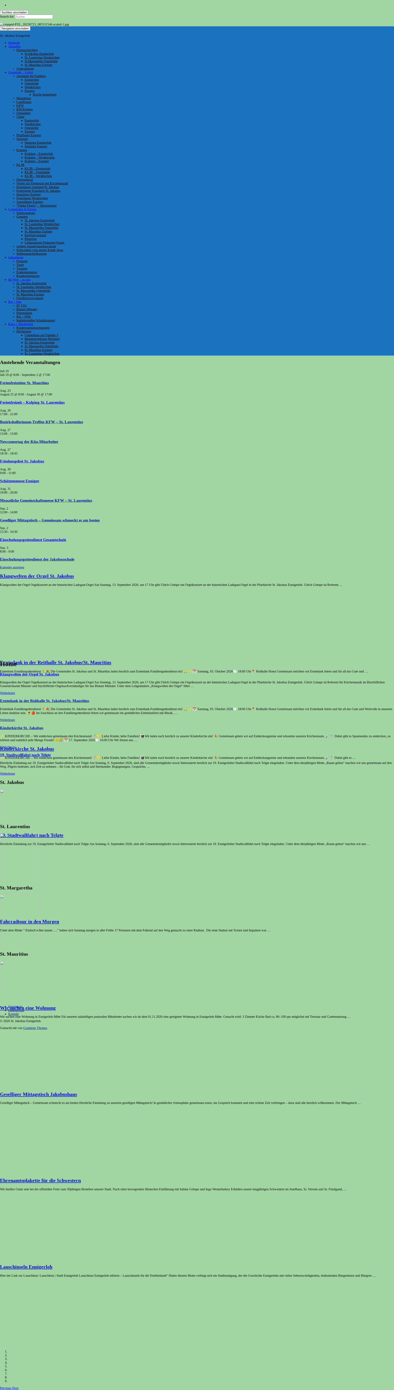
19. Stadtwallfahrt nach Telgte (25, 755)
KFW (20, 105)
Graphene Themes (35, 1028)
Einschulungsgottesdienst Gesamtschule (33, 540)
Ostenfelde (32, 83)
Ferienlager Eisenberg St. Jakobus (38, 190)
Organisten (23, 113)
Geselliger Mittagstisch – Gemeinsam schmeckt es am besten (50, 520)
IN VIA (21, 305)
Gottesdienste (25, 68)
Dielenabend (24, 179)
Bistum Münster (26, 309)
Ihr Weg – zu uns (19, 279)
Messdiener (23, 98)
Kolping (21, 150)
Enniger (30, 91)
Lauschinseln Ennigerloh (26, 1266)
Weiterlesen (7, 693)
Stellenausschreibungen (31, 253)
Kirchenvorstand (35, 235)
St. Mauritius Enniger (38, 65)
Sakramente (15, 257)
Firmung (21, 261)
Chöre (20, 116)
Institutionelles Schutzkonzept (35, 320)
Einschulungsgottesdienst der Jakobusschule (37, 559)
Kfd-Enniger (24, 109)
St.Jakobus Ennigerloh (39, 54)
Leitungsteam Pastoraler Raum (44, 242)
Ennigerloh (32, 79)
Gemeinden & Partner (22, 209)
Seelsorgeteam (25, 213)
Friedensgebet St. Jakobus (22, 461)
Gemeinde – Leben (20, 72)
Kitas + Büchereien (20, 324)
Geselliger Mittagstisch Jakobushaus (38, 1094)
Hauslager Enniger (28, 194)
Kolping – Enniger (37, 161)
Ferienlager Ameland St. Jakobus (37, 187)
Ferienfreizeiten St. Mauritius (24, 383)
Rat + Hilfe (23, 316)
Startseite (14, 42)
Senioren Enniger (36, 146)
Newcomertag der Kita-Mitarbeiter (29, 441)
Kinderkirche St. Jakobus (27, 748)
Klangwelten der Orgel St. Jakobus (37, 576)
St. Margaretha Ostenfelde (41, 228)
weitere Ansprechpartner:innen (36, 246)
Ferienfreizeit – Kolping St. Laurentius (32, 402)
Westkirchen (33, 87)
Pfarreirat (31, 239)
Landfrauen (23, 102)
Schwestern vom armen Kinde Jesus (39, 250)
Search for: (7, 16)
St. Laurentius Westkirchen (42, 57)
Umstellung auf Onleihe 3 (41, 335)
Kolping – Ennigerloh (39, 153)
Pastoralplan (24, 313)
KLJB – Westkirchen (38, 176)
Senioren (22, 139)
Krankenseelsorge (28, 276)
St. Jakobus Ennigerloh (40, 220)
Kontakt (13, 1014)
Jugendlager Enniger (29, 202)
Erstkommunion (26, 272)
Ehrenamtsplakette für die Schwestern (40, 1180)
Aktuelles (14, 46)
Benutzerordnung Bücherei (42, 339)
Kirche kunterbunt (44, 94)
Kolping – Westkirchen (40, 157)
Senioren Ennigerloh (38, 142)
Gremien (22, 216)
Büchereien (23, 331)
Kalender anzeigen (12, 567)
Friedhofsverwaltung (29, 298)
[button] (6, 1388)
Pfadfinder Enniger (28, 135)
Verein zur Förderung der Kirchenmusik (42, 183)
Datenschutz (16, 1010)
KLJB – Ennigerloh (37, 168)
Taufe (20, 265)
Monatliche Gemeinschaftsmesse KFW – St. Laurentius (46, 500)
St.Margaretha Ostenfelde (41, 61)
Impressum (15, 1006)
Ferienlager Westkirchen (32, 198)
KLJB (20, 165)
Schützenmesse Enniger (19, 481)
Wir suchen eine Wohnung (28, 1008)
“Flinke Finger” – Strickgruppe (36, 205)
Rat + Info (15, 302)
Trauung (21, 268)
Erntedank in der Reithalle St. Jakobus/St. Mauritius (55, 662)
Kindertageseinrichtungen (33, 327)
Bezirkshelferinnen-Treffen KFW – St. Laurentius (41, 422)
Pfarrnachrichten (27, 50)
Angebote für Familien (31, 76)
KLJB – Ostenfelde (37, 172)
